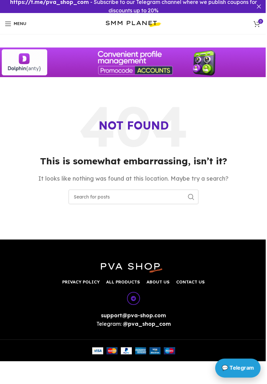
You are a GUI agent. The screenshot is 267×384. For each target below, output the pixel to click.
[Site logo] (134, 23)
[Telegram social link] (133, 298)
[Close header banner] (259, 6)
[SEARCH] (191, 196)
